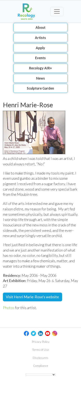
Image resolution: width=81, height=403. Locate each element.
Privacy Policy (40, 341)
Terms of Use (40, 349)
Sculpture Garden (40, 88)
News (40, 78)
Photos (8, 307)
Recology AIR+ (40, 68)
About (40, 27)
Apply (40, 48)
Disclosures (40, 357)
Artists (40, 38)
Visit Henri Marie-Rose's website (32, 296)
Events (40, 58)
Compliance (40, 365)
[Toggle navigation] (56, 11)
